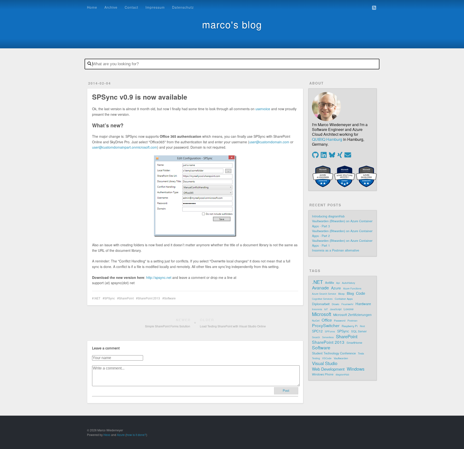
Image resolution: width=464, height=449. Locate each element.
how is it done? (136, 435)
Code (360, 293)
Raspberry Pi (350, 326)
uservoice (262, 108)
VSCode (327, 358)
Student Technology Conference (334, 353)
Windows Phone (323, 374)
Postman (352, 320)
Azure (336, 287)
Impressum (155, 7)
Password (339, 320)
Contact (131, 7)
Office (327, 320)
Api (338, 283)
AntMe (329, 282)
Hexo (106, 435)
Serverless (328, 337)
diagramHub (342, 374)
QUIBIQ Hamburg (327, 139)
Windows (355, 368)
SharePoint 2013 (149, 298)
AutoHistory (348, 283)
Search (316, 337)
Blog (350, 293)
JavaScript (335, 309)
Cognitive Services (322, 299)
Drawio (335, 304)
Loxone (349, 309)
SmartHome (354, 342)
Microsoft (321, 314)
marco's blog (232, 24)
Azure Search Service (324, 294)
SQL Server (359, 331)
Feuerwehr (347, 304)
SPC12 (317, 331)
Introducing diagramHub (328, 216)
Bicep (341, 294)
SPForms (330, 331)
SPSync (109, 298)
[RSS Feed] (374, 7)
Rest (362, 326)
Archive (110, 7)
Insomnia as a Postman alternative (335, 250)
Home (92, 7)
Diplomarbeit (321, 304)
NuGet (315, 320)
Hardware (363, 303)
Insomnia (317, 309)
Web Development (328, 369)
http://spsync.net (158, 277)
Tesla (361, 353)
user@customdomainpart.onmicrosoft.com (124, 147)
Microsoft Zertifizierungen (352, 314)
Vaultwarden (341, 358)
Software (170, 298)
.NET (97, 298)
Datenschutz (183, 7)
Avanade (320, 287)
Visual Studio (324, 363)
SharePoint (126, 298)
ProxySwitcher (326, 325)
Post (286, 390)
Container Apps (344, 299)
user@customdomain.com (269, 141)
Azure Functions (352, 288)
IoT (326, 309)
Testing (316, 358)
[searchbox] (232, 64)
